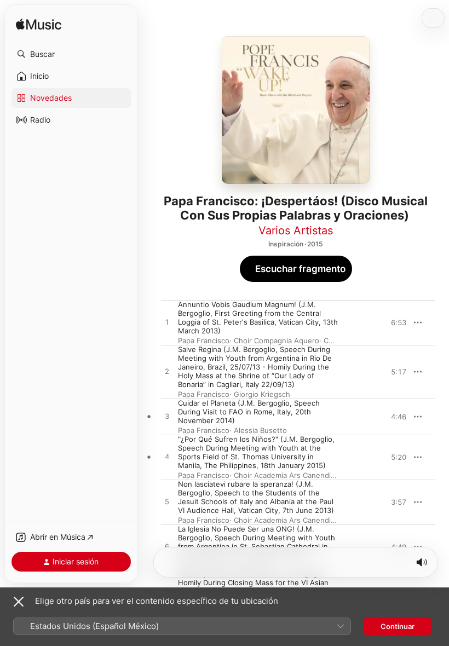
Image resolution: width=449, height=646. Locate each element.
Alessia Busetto (260, 430)
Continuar (398, 626)
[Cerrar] (19, 602)
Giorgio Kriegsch (262, 394)
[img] (38, 25)
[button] (71, 54)
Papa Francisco (203, 340)
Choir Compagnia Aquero (276, 340)
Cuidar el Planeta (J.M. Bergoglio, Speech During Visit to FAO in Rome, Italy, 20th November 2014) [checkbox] (249, 412)
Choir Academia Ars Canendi (282, 475)
